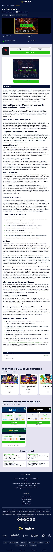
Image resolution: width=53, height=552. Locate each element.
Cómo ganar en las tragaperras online (26, 485)
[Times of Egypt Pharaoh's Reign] (29, 384)
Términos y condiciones (10, 550)
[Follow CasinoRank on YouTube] (27, 519)
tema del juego (35, 237)
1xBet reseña (14, 424)
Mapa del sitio (44, 550)
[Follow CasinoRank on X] (24, 519)
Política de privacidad (26, 499)
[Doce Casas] (25, 535)
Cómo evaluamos (26, 501)
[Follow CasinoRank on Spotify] (31, 519)
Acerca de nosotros (26, 496)
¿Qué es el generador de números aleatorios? (26, 488)
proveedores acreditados (34, 138)
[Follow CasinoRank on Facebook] (18, 519)
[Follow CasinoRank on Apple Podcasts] (34, 519)
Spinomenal (46, 355)
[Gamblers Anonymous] (44, 535)
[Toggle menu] (2, 1)
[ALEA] (15, 535)
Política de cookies (22, 550)
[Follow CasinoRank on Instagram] (21, 519)
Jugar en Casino (26, 25)
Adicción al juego (33, 550)
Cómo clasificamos (26, 504)
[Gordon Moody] (35, 535)
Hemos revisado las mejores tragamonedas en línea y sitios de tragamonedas (25, 342)
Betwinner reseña (14, 444)
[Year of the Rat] (10, 384)
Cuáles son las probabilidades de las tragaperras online (26, 483)
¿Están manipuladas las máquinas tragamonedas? (26, 478)
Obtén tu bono (30, 52)
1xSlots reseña (39, 424)
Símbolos (26, 481)
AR (25, 523)
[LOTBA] (5, 535)
